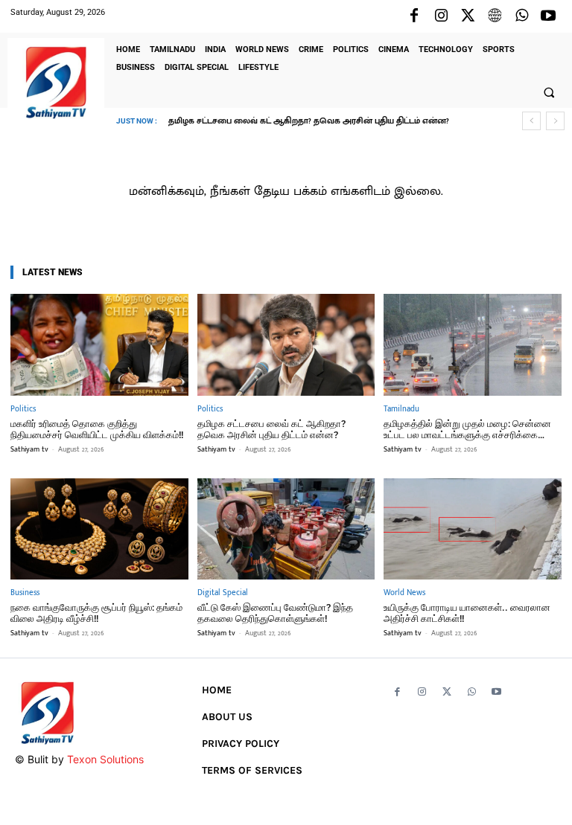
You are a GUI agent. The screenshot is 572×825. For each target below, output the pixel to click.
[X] (467, 16)
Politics (23, 409)
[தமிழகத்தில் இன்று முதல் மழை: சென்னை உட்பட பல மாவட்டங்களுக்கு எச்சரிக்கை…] (473, 344)
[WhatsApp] (521, 16)
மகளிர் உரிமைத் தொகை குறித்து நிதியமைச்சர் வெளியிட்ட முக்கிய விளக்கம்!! (96, 429)
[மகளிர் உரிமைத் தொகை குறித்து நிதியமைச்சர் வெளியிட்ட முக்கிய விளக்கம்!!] (99, 344)
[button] (549, 92)
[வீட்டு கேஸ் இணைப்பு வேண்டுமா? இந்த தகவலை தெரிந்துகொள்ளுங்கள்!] (286, 529)
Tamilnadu (401, 409)
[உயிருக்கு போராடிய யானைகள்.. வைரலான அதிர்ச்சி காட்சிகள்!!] (473, 529)
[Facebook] (414, 16)
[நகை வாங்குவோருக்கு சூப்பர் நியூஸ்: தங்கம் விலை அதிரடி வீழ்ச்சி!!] (99, 529)
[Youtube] (548, 16)
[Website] (494, 16)
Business (24, 593)
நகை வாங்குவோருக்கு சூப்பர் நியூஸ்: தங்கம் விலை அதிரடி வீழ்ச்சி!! (96, 613)
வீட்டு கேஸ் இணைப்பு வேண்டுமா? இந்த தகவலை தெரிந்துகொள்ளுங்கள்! (275, 613)
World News (404, 593)
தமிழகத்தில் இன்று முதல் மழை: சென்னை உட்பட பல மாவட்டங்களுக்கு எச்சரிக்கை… (467, 429)
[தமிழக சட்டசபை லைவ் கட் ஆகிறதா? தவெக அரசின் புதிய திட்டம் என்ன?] (286, 344)
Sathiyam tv (29, 449)
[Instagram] (441, 16)
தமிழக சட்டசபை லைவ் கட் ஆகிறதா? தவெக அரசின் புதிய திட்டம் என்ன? (271, 429)
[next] (555, 121)
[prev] (531, 121)
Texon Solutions (105, 759)
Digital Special (222, 593)
